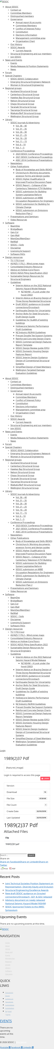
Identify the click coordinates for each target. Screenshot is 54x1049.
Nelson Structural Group (22, 100)
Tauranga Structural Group (23, 110)
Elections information (26, 35)
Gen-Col (14, 232)
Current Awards (23, 50)
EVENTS (6, 1021)
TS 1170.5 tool (17, 260)
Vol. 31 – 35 (21, 128)
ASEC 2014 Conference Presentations (34, 160)
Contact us (15, 9)
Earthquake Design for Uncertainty (33, 310)
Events (13, 63)
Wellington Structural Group (24, 116)
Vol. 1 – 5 (20, 147)
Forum (8, 72)
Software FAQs (17, 254)
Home (7, 943)
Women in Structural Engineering (27, 85)
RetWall (14, 241)
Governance (16, 19)
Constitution (22, 31)
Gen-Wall (14, 235)
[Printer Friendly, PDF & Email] (8, 869)
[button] (3, 750)
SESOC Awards (17, 47)
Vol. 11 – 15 (21, 141)
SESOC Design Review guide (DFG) (32, 348)
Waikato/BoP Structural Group (25, 113)
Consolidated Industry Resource (26, 266)
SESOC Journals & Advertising (25, 122)
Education (8, 974)
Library (8, 119)
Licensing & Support (20, 251)
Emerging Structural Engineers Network (30, 82)
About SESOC (11, 6)
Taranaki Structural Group (23, 107)
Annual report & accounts (28, 22)
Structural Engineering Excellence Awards (26, 890)
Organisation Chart (25, 41)
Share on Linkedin (29, 861)
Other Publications (19, 166)
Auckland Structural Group (23, 91)
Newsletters (16, 163)
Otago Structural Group (22, 103)
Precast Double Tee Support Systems (34, 335)
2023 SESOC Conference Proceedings (34, 154)
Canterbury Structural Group (24, 94)
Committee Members (21, 13)
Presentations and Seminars (24, 216)
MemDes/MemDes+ (20, 238)
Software (9, 222)
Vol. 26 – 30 (21, 132)
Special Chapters (13, 75)
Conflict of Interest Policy (28, 28)
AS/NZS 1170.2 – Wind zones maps (27, 263)
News (13, 69)
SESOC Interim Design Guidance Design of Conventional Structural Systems (32, 360)
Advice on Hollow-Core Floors (25, 269)
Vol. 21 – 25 (21, 135)
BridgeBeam (16, 229)
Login (46, 778)
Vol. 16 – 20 (21, 138)
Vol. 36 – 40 (21, 125)
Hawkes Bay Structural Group (25, 97)
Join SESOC (15, 56)
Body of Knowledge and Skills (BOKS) (34, 169)
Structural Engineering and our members (31, 53)
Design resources (14, 257)
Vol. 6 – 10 (21, 144)
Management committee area (30, 38)
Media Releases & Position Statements (29, 66)
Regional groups (13, 88)
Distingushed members (22, 16)
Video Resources (18, 219)
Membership (10, 958)
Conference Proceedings (22, 150)
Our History (16, 44)
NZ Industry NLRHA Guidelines (31, 332)
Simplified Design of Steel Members (33, 366)
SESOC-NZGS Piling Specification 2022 (29, 273)
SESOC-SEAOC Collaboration (24, 78)
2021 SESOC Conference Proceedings (34, 157)
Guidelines (15, 282)
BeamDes (15, 226)
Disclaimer (15, 247)
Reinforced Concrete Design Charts (33, 338)
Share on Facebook (10, 861)
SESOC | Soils (17, 244)
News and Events (13, 60)
